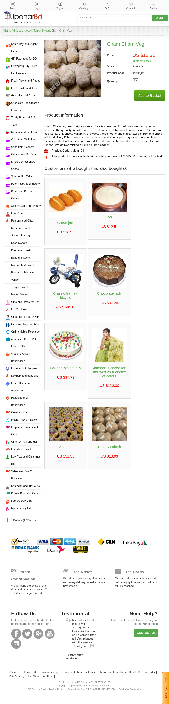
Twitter (27, 634)
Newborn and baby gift (24, 375)
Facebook (16, 634)
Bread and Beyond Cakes (22, 195)
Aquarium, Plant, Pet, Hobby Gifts (24, 342)
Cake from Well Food (23, 139)
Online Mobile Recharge (25, 331)
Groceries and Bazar (23, 95)
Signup (60, 8)
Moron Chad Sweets (23, 265)
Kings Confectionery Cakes (23, 165)
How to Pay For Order (142, 672)
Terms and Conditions (113, 672)
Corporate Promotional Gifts (24, 431)
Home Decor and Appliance (21, 387)
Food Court (17, 213)
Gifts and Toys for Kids (25, 324)
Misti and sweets (23, 30)
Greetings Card (20, 412)
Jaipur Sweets (42, 30)
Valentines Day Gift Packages (22, 475)
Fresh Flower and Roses (25, 80)
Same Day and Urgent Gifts (24, 47)
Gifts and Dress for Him (25, 316)
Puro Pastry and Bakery (25, 183)
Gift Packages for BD (24, 58)
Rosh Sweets (19, 242)
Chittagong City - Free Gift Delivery (24, 69)
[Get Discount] (165, 687)
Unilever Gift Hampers (24, 368)
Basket (154, 8)
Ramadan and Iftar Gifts (25, 485)
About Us (15, 672)
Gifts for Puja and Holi (24, 441)
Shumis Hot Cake (21, 176)
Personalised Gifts (22, 220)
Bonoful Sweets (20, 257)
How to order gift (50, 672)
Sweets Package (21, 235)
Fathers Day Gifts (21, 500)
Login (37, 8)
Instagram (16, 644)
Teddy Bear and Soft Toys (23, 121)
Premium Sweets (21, 250)
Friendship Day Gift (22, 449)
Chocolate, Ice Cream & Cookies (25, 106)
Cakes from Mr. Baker (24, 154)
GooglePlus (38, 634)
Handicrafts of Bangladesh (19, 401)
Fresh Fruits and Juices (25, 88)
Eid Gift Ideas (19, 309)
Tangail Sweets (20, 287)
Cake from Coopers (22, 146)
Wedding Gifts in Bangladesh (21, 357)
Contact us (146, 632)
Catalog (83, 8)
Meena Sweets (20, 294)
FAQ (107, 8)
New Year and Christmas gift (26, 460)
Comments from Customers (79, 672)
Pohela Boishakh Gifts (24, 493)
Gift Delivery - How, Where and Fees (31, 676)
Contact (130, 8)
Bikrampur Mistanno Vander (23, 276)
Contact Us (30, 672)
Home (7, 30)
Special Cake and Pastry (26, 205)
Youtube (50, 634)
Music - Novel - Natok (24, 419)
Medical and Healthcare (25, 132)
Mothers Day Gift (21, 508)
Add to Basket (149, 95)
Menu (13, 8)
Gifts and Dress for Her (25, 302)
